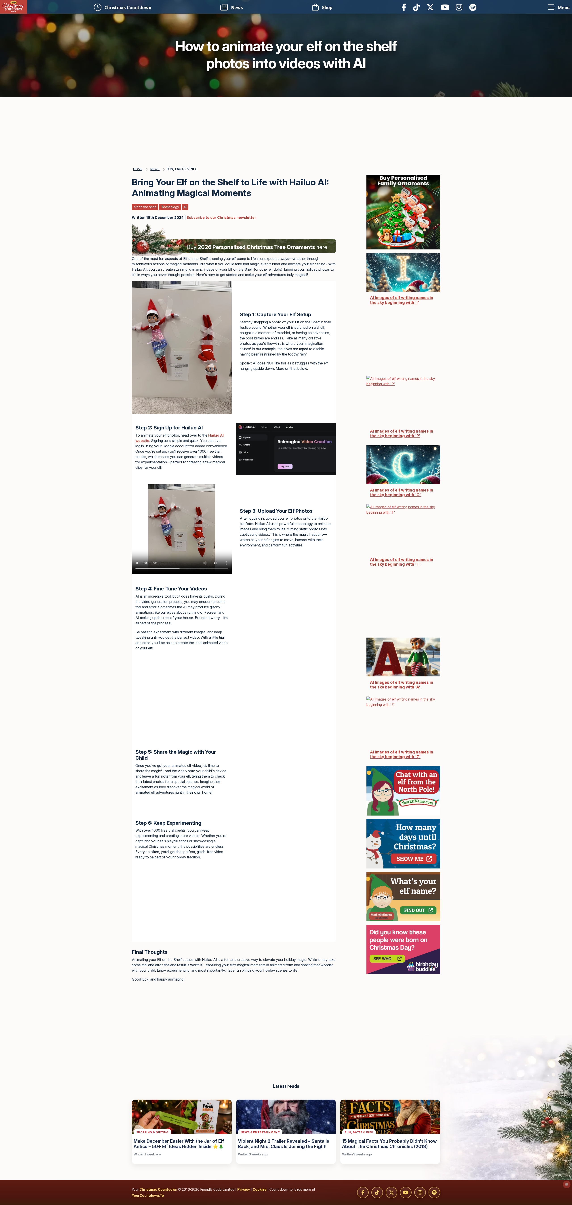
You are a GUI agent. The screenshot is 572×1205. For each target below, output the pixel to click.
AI (185, 207)
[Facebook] (405, 6)
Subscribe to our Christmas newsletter (221, 217)
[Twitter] (431, 6)
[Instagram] (460, 6)
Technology (170, 207)
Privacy (243, 1189)
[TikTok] (417, 6)
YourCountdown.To (148, 1195)
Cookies (260, 1189)
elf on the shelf (145, 207)
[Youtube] (446, 6)
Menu (563, 7)
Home (137, 169)
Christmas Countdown (158, 1189)
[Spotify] (474, 6)
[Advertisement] (286, 130)
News (236, 7)
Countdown (129, 6)
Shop (326, 7)
